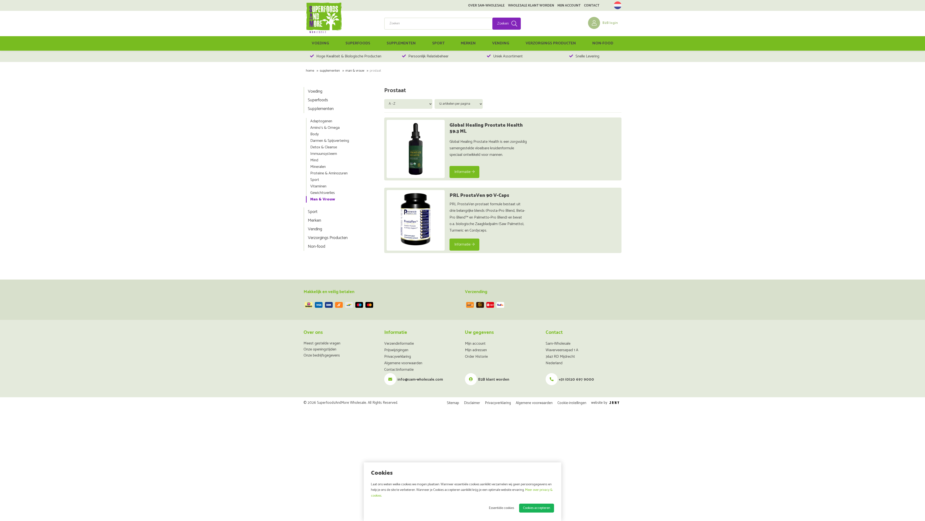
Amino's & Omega (325, 127)
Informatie (462, 172)
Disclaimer (472, 403)
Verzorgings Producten (551, 43)
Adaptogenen (321, 121)
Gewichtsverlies (322, 193)
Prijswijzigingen (396, 350)
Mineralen (318, 167)
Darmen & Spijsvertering (329, 140)
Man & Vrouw (354, 71)
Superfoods (357, 43)
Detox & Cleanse (323, 147)
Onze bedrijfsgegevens (322, 355)
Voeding (320, 43)
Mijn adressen (476, 350)
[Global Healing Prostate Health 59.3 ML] (415, 149)
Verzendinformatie (399, 344)
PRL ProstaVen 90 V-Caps (479, 195)
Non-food (602, 43)
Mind (314, 160)
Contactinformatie (399, 370)
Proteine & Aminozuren (329, 173)
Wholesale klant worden (531, 5)
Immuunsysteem (323, 154)
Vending (500, 43)
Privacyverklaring (397, 357)
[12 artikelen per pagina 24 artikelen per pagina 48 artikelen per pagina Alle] (459, 103)
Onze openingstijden (320, 349)
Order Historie (476, 357)
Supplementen (401, 43)
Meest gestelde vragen (322, 343)
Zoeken (503, 23)
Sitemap (453, 403)
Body (314, 134)
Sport (438, 43)
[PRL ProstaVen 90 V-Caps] (415, 219)
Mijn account (569, 5)
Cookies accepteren (536, 508)
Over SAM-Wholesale (486, 5)
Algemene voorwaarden (403, 363)
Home (310, 71)
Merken (468, 43)
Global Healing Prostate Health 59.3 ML (486, 128)
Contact (591, 5)
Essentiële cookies (501, 508)
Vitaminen (318, 186)
